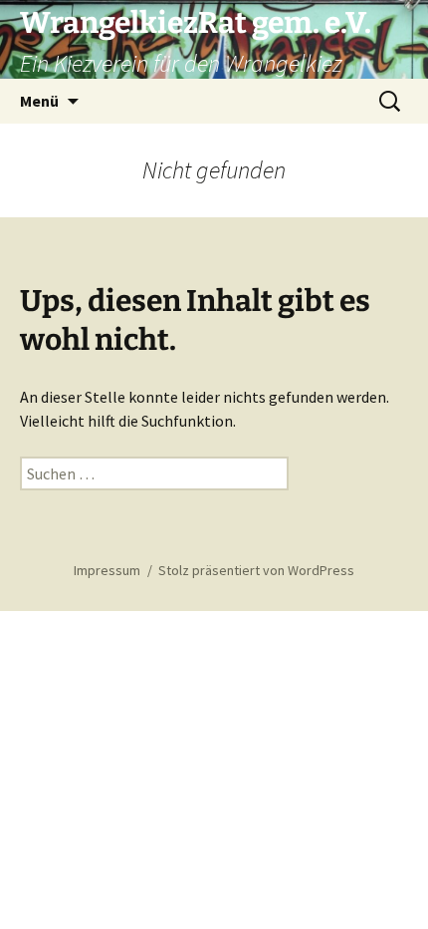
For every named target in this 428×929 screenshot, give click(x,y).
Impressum (107, 570)
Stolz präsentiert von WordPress (256, 570)
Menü (39, 101)
